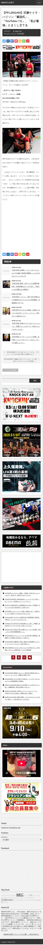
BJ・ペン (4, 902)
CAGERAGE (32, 900)
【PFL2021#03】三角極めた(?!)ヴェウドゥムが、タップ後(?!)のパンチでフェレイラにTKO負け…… (20, 360)
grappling (25, 900)
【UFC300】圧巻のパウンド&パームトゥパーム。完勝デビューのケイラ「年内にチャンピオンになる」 (26, 326)
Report (17, 31)
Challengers (7, 899)
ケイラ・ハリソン (11, 33)
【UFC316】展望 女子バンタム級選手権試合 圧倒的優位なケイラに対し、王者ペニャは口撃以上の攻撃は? (26, 286)
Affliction (13, 895)
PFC (21, 900)
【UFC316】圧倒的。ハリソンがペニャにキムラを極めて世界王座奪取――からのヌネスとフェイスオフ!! (26, 273)
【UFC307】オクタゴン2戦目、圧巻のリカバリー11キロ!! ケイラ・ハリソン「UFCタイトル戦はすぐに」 (26, 313)
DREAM (3, 895)
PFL (20, 31)
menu (39, 2)
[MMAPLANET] (9, 2)
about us (26, 895)
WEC (20, 895)
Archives (4, 837)
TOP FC (21, 897)
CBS (9, 895)
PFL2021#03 (20, 33)
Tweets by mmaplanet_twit (10, 827)
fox (7, 895)
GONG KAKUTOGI (13, 897)
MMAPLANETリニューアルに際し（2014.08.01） (21, 934)
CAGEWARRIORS (29, 897)
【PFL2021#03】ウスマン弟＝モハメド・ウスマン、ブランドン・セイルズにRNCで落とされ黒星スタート (22, 353)
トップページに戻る (10, 370)
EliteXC (38, 900)
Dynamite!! (16, 900)
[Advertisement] (21, 224)
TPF (30, 895)
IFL (34, 895)
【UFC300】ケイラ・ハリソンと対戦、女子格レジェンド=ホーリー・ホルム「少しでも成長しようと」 (25, 340)
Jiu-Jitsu (37, 895)
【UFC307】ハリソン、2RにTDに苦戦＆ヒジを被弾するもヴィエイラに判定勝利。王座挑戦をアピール (26, 300)
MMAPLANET (11, 942)
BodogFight (4, 897)
